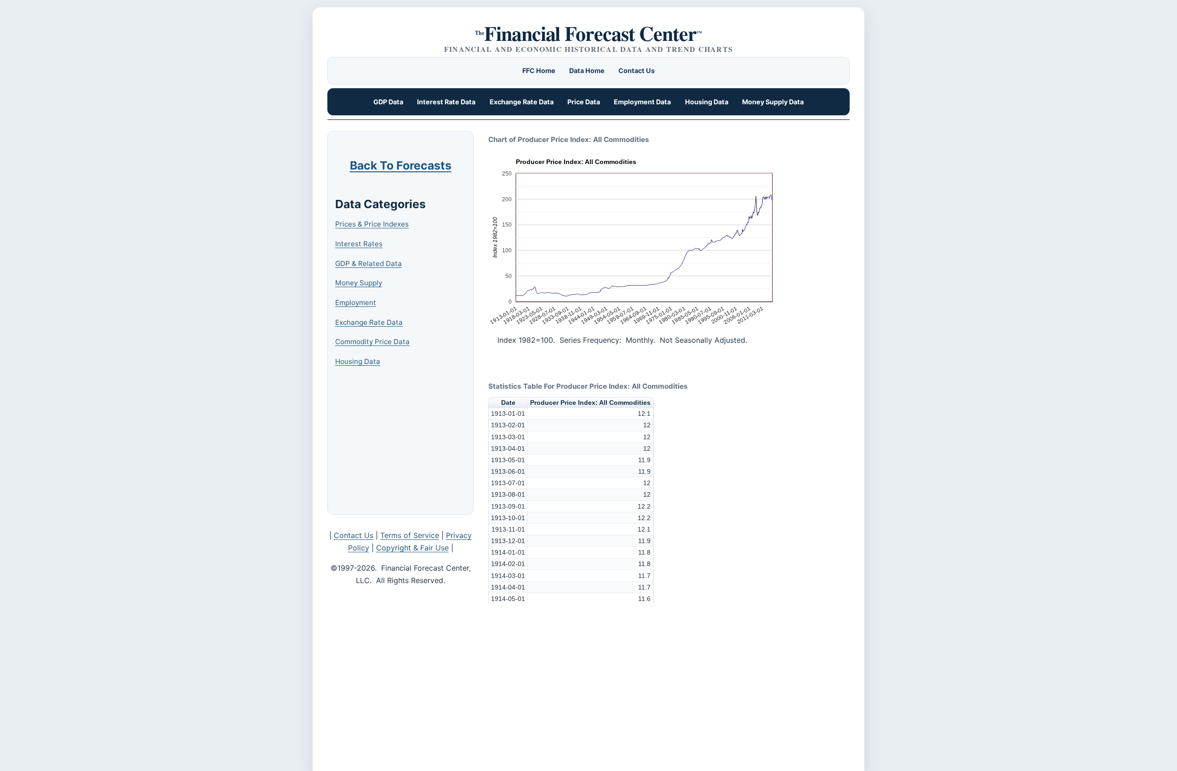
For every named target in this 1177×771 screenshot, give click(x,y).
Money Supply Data (773, 102)
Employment (355, 302)
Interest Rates (359, 243)
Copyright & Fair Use (412, 547)
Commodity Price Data (372, 341)
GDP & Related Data (368, 263)
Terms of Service (409, 535)
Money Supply (358, 282)
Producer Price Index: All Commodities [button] (590, 402)
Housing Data (706, 102)
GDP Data (388, 102)
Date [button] (508, 402)
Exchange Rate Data (522, 102)
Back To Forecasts (400, 165)
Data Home (587, 70)
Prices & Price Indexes (372, 224)
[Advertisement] (404, 441)
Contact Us (636, 70)
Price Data (583, 102)
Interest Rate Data (446, 102)
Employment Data (642, 102)
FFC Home (538, 70)
